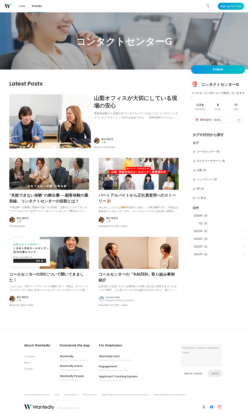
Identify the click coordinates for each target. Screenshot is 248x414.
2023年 (198, 238)
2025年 (198, 231)
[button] (37, 345)
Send (215, 373)
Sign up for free (230, 6)
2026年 (198, 215)
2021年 (198, 254)
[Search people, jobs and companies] (208, 6)
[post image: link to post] (50, 121)
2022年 (198, 246)
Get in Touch (193, 373)
